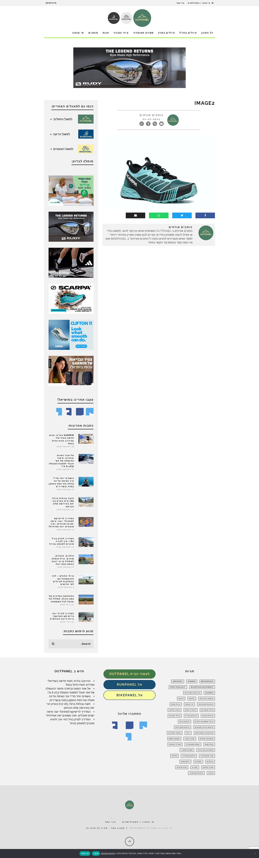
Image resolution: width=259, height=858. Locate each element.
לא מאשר (85, 853)
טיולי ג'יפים (190, 710)
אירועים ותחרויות (192, 693)
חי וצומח (189, 704)
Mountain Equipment (202, 687)
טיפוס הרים (184, 721)
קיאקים (210, 761)
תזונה (210, 773)
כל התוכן (207, 32)
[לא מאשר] (255, 853)
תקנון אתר (118, 828)
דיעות (181, 698)
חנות (106, 32)
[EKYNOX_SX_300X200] (71, 226)
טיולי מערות (174, 715)
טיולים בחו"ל (188, 32)
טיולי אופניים (207, 710)
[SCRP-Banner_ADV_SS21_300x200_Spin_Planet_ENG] (71, 298)
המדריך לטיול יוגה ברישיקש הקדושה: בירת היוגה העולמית (62, 616)
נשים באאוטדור (192, 744)
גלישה (191, 698)
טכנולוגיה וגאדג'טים (204, 733)
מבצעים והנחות (206, 738)
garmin (192, 681)
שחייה (194, 767)
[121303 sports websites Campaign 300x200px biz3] (71, 190)
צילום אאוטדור (189, 756)
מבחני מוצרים (175, 733)
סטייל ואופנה (175, 744)
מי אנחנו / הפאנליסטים (199, 3)
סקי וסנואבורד (207, 756)
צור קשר (180, 3)
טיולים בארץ (166, 32)
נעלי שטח (209, 744)
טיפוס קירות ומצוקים (204, 727)
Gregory (177, 681)
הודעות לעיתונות (206, 704)
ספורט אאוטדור (143, 32)
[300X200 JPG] (71, 262)
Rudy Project (177, 687)
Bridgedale (207, 681)
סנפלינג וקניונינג (205, 750)
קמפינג (198, 761)
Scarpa (209, 693)
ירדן (188, 733)
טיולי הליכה (174, 710)
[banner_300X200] (71, 334)
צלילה (174, 756)
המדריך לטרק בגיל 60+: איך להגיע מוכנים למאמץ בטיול (61, 541)
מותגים (93, 32)
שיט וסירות (182, 767)
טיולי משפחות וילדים (204, 721)
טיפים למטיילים (182, 727)
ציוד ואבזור (121, 32)
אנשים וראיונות (206, 698)
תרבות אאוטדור (196, 773)
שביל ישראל (208, 767)
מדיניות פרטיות (97, 828)
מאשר (95, 853)
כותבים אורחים (151, 115)
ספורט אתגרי (186, 750)
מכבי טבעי (189, 738)
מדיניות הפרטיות (108, 853)
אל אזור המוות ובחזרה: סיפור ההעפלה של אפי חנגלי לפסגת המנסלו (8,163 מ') (61, 461)
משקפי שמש (174, 738)
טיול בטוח (175, 704)
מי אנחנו (78, 32)
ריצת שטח (185, 761)
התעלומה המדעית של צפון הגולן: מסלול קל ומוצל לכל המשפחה (61, 599)
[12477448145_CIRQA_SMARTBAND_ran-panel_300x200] (71, 370)
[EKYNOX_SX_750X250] (129, 67)
